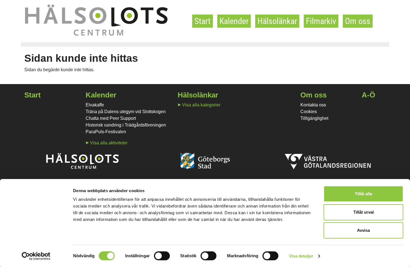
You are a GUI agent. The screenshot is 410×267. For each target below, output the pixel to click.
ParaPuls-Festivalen (106, 131)
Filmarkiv (321, 21)
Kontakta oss (313, 104)
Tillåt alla (363, 193)
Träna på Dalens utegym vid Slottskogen (126, 111)
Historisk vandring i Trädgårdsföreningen (126, 125)
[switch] (162, 255)
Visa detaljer (301, 256)
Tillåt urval (363, 212)
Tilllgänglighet (314, 118)
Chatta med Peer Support (111, 118)
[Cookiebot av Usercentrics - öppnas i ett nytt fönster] (36, 256)
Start (202, 21)
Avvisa (363, 230)
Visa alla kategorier (201, 104)
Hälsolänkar (277, 21)
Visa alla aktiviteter (108, 142)
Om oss (357, 21)
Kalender (234, 21)
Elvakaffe (95, 104)
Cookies (308, 111)
